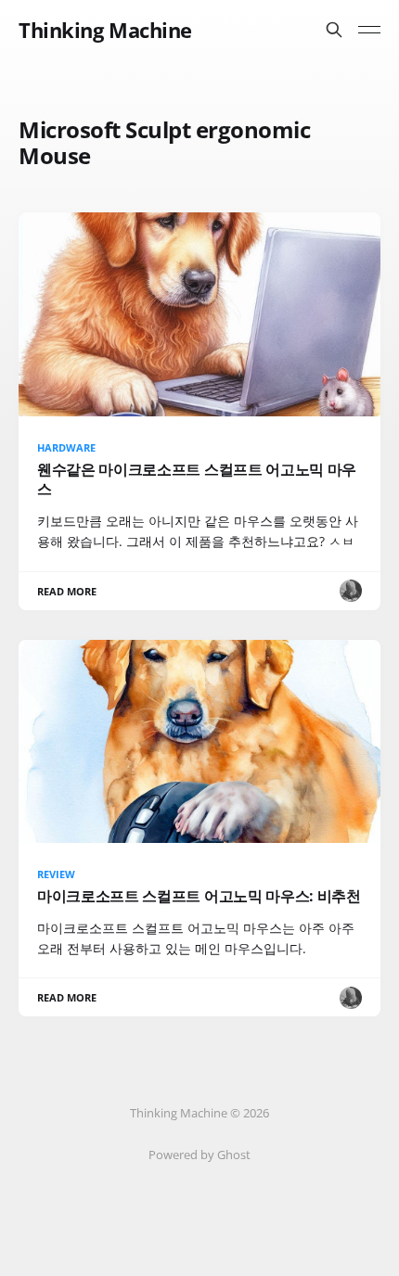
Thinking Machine (105, 29)
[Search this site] (334, 30)
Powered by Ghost (199, 1154)
